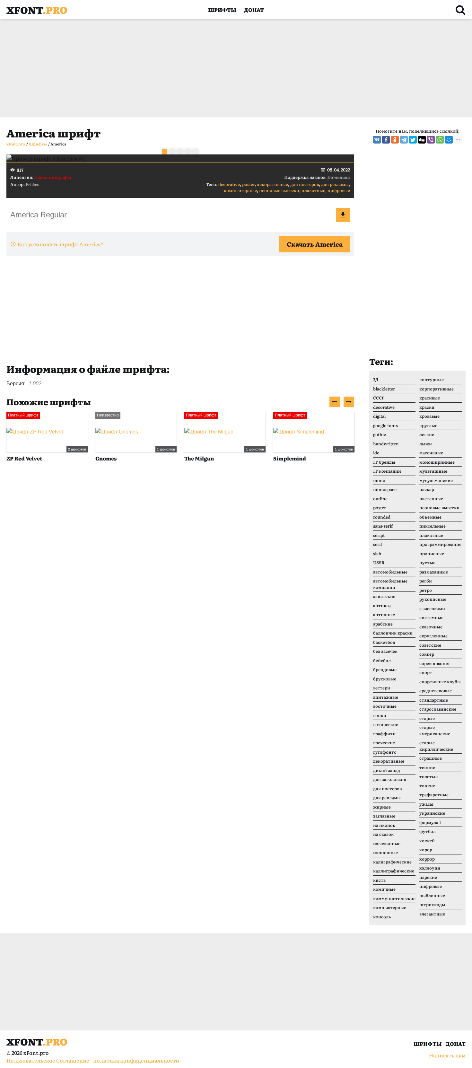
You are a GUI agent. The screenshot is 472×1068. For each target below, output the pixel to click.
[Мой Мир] (449, 140)
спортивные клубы (440, 681)
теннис (427, 767)
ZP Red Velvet (24, 458)
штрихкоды (432, 904)
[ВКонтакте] (377, 140)
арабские (383, 624)
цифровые (339, 190)
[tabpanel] (180, 158)
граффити (384, 734)
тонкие (427, 786)
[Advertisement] (199, 68)
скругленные (433, 636)
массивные (431, 453)
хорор (425, 849)
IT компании (387, 471)
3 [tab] (180, 151)
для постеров (304, 184)
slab (377, 553)
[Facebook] (386, 140)
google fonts (385, 425)
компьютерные (240, 190)
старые (427, 718)
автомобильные (390, 572)
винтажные (385, 697)
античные (384, 614)
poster (248, 184)
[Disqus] (180, 565)
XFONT (36, 10)
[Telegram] (404, 140)
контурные (431, 379)
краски (426, 407)
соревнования (434, 663)
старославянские (437, 709)
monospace (385, 489)
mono (379, 480)
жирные (382, 807)
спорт (425, 672)
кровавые (429, 416)
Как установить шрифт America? (60, 244)
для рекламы (335, 184)
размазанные (433, 572)
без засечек (385, 651)
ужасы (426, 804)
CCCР (378, 398)
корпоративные (436, 389)
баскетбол (384, 642)
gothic (379, 434)
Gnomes (106, 458)
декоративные (272, 184)
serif (377, 544)
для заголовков (389, 779)
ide (376, 453)
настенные (431, 498)
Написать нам (447, 1055)
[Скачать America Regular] (343, 215)
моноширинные (437, 462)
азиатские (384, 596)
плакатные (313, 190)
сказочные (430, 627)
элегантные (432, 914)
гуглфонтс (384, 752)
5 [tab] (195, 151)
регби (425, 581)
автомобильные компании (390, 584)
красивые (429, 398)
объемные (430, 517)
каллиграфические (393, 871)
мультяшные (433, 471)
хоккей (427, 840)
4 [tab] (187, 151)
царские (428, 877)
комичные (384, 889)
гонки (379, 715)
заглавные (384, 816)
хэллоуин (429, 868)
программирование (440, 544)
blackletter (384, 389)
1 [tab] (164, 151)
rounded (381, 517)
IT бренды (384, 462)
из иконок (384, 825)
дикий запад (386, 770)
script (379, 535)
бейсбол (382, 660)
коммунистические (394, 898)
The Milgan (199, 458)
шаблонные (432, 895)
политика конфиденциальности (136, 1060)
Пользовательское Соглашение (47, 1060)
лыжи (425, 444)
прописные (431, 553)
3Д (376, 379)
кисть (379, 880)
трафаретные (434, 795)
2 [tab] (172, 151)
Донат (254, 9)
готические (385, 724)
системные (431, 617)
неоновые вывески (279, 190)
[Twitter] (413, 140)
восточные (385, 706)
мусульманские (436, 480)
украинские (432, 813)
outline (380, 498)
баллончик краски (393, 633)
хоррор (427, 859)
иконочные (385, 852)
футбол (427, 831)
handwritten (386, 444)
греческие (384, 743)
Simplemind (289, 458)
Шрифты (222, 9)
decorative (229, 184)
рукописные (432, 599)
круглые (428, 425)
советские (430, 645)
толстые (428, 776)
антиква (382, 605)
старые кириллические (436, 746)
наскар (426, 489)
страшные (430, 758)
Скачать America (315, 244)
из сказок (383, 834)
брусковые (384, 679)
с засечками (432, 608)
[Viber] (431, 140)
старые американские (434, 730)
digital (379, 416)
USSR (378, 562)
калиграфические (392, 862)
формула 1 (430, 822)
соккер (426, 654)
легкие (426, 434)
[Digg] (422, 140)
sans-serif (383, 526)
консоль (382, 917)
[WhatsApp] (440, 140)
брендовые (385, 669)
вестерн (381, 688)
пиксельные (432, 526)
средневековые (435, 690)
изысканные (386, 843)
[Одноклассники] (395, 140)
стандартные (433, 700)
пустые (427, 562)
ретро (425, 590)
